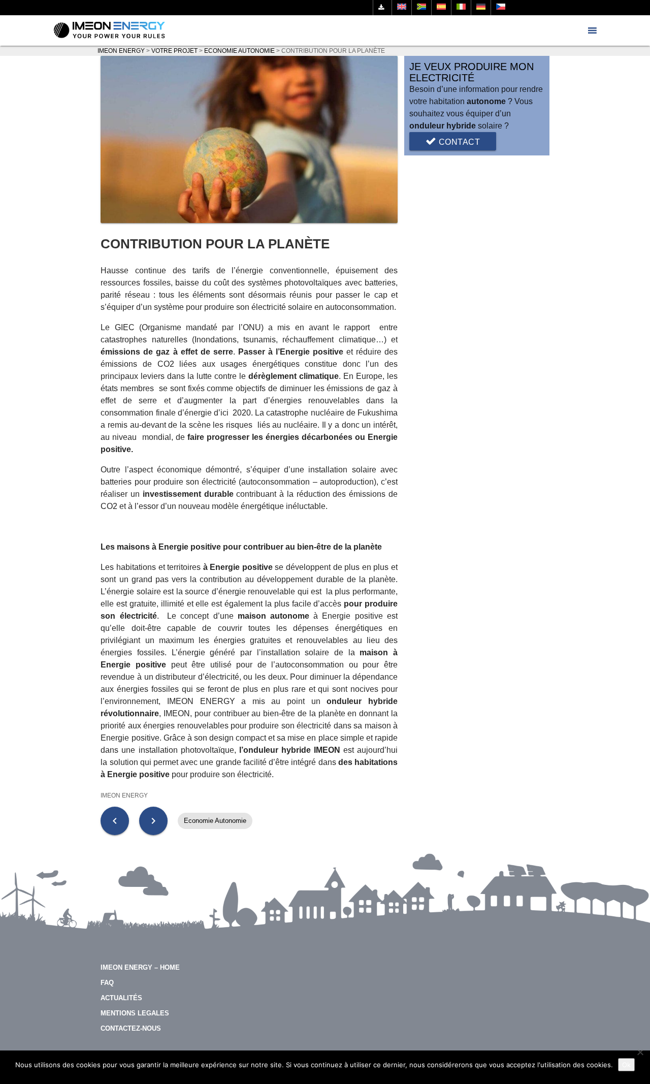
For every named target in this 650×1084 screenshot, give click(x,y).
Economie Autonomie (215, 820)
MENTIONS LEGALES (135, 1013)
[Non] (640, 1052)
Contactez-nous (131, 1028)
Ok (626, 1065)
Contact (458, 142)
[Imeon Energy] (109, 30)
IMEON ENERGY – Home (140, 967)
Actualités (121, 998)
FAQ (107, 982)
